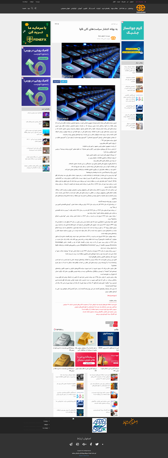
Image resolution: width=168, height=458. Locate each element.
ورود (29, 8)
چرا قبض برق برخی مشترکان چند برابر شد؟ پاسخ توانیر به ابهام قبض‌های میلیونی (96, 307)
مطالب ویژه (114, 8)
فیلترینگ (123, 2)
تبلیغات (31, 2)
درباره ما (38, 2)
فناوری (85, 8)
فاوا (111, 325)
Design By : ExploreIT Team (84, 455)
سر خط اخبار (122, 8)
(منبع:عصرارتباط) (112, 296)
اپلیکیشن (73, 8)
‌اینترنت (118, 2)
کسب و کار (92, 8)
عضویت (24, 8)
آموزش (80, 8)
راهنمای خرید (106, 8)
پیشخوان (130, 8)
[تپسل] (122, 22)
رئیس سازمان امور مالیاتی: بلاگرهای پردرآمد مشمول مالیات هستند (100, 312)
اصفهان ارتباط (101, 36)
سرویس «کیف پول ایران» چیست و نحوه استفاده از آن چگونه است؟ (99, 309)
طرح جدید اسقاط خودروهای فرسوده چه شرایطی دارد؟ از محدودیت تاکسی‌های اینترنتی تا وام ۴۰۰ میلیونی (90, 305)
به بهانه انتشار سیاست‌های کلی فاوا (98, 29)
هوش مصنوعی (65, 8)
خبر (127, 2)
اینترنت (98, 8)
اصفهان (131, 2)
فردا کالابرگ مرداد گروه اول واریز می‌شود (106, 314)
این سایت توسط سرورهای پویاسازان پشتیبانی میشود (84, 453)
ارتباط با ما (25, 2)
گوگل (114, 2)
